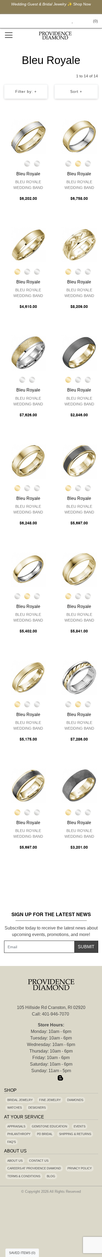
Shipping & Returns (75, 1134)
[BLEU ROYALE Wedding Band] (28, 136)
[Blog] (60, 1078)
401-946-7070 (55, 1014)
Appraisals (16, 1126)
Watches (14, 1107)
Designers (37, 1107)
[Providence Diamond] (55, 35)
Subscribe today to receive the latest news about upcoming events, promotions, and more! (51, 931)
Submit (86, 946)
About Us (15, 1160)
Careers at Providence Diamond (34, 1168)
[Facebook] (42, 1078)
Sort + (76, 91)
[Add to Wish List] (33, 124)
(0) (95, 21)
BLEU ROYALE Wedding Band (28, 185)
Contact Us (38, 1160)
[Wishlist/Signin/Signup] (70, 21)
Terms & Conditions (23, 1176)
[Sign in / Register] (80, 21)
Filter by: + (26, 91)
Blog (51, 1176)
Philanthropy (18, 1134)
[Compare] (44, 124)
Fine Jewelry (50, 1100)
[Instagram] (51, 1078)
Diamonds (75, 1100)
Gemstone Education (49, 1126)
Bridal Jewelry (20, 1100)
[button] (60, 21)
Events (79, 1126)
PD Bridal (44, 1134)
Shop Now (82, 4)
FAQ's (11, 1141)
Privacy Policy (79, 1168)
